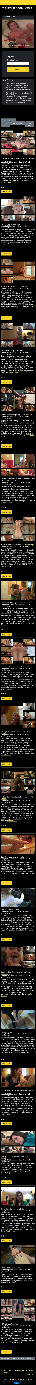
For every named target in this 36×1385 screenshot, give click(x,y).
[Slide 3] (12, 45)
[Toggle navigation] (25, 3)
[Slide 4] (15, 45)
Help (9, 1370)
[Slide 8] (23, 45)
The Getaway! (10, 95)
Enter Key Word (12, 60)
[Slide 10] (28, 45)
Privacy (3, 1370)
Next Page (29, 124)
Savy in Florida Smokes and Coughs (18, 98)
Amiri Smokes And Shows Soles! (17, 84)
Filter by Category (8, 120)
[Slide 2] (10, 45)
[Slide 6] (19, 45)
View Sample (27, 415)
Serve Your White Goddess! (15, 102)
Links (15, 1370)
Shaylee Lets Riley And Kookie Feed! (18, 100)
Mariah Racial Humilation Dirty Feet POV (18, 90)
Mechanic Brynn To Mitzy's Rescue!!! (18, 93)
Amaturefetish (7, 2)
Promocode (22, 1370)
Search (18, 69)
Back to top (31, 1374)
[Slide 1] (8, 45)
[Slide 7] (21, 45)
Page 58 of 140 (17, 123)
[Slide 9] (25, 45)
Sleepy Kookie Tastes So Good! (16, 87)
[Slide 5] (17, 45)
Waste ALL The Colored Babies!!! (16, 86)
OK (16, 1383)
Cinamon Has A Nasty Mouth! (16, 97)
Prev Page (5, 124)
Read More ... (8, 182)
